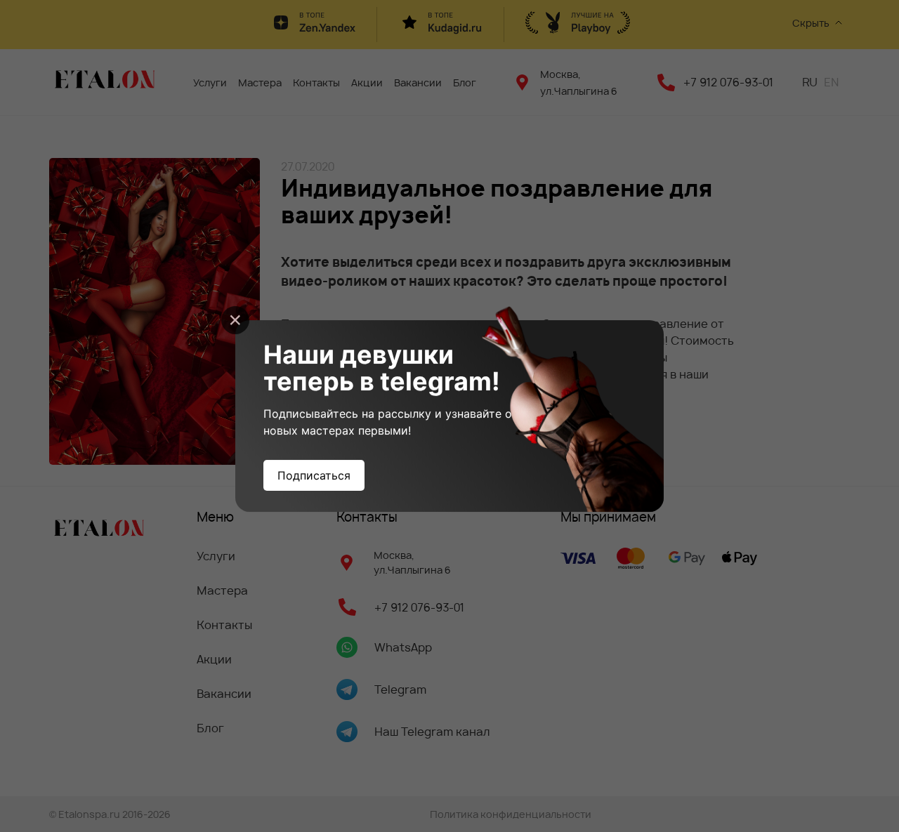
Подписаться (313, 475)
